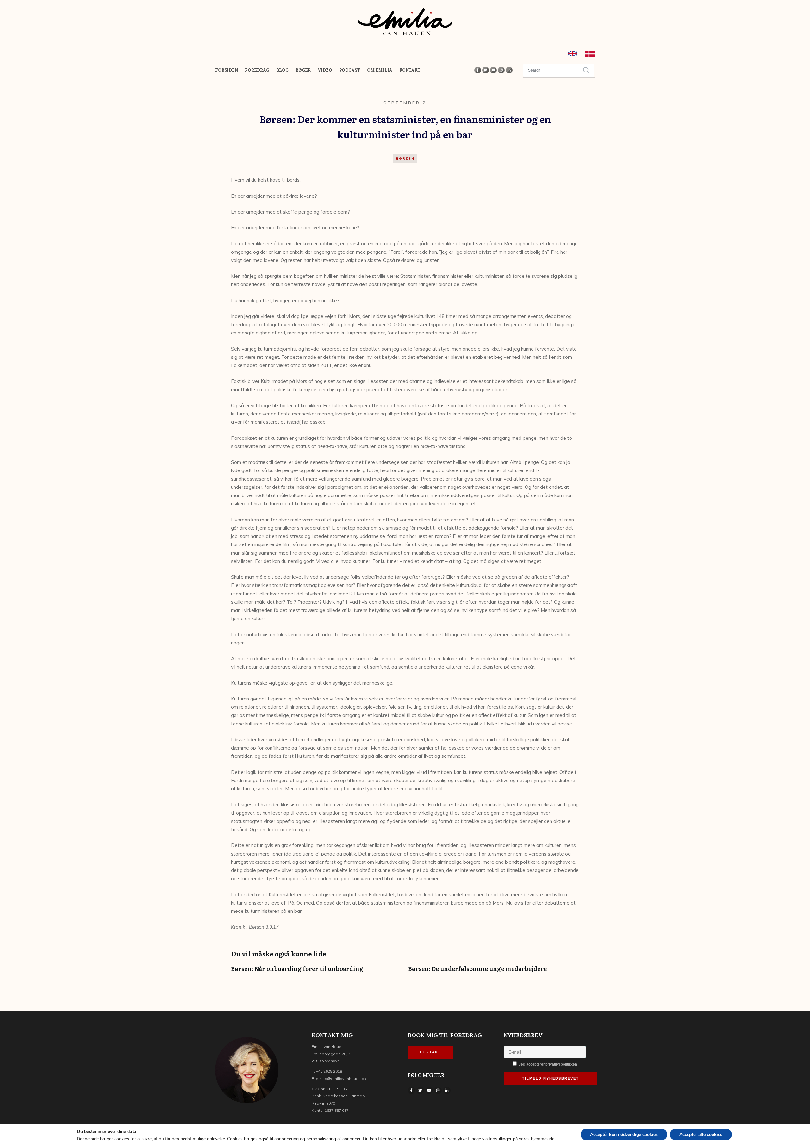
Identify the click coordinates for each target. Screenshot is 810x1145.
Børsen (405, 158)
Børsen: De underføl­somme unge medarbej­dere (493, 972)
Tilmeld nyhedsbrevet (550, 1078)
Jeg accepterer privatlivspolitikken (547, 1064)
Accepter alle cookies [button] (700, 1134)
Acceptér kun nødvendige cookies (624, 1134)
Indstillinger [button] (500, 1139)
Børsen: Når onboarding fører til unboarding (316, 972)
